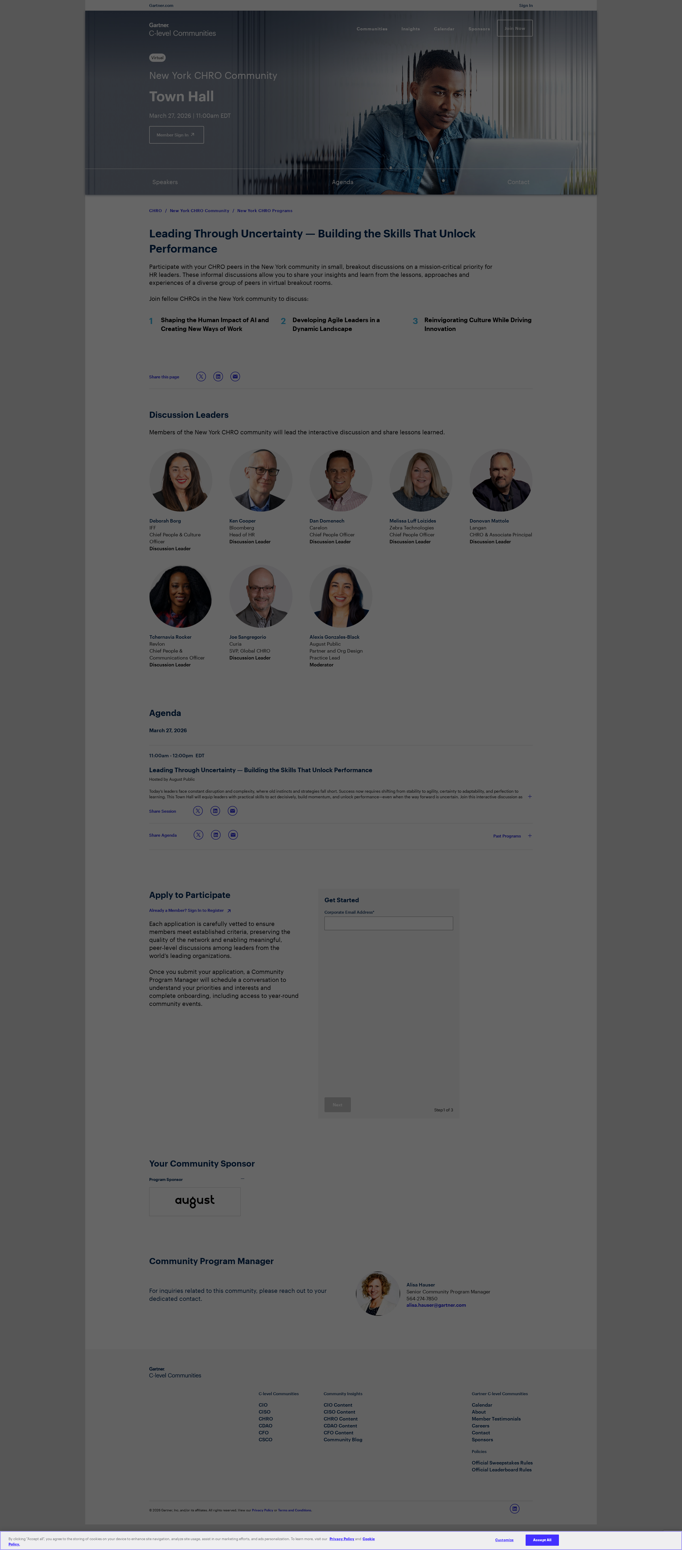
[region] (341, 1540)
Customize (504, 1540)
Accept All (542, 1540)
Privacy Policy (342, 1539)
